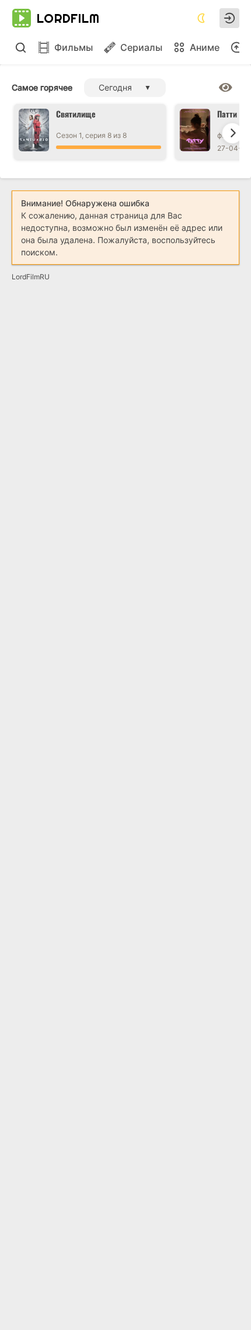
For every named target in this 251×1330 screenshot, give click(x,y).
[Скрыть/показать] (225, 87)
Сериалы (141, 47)
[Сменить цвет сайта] (201, 18)
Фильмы (73, 47)
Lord (68, 18)
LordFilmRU (31, 276)
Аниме (204, 47)
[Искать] (20, 47)
